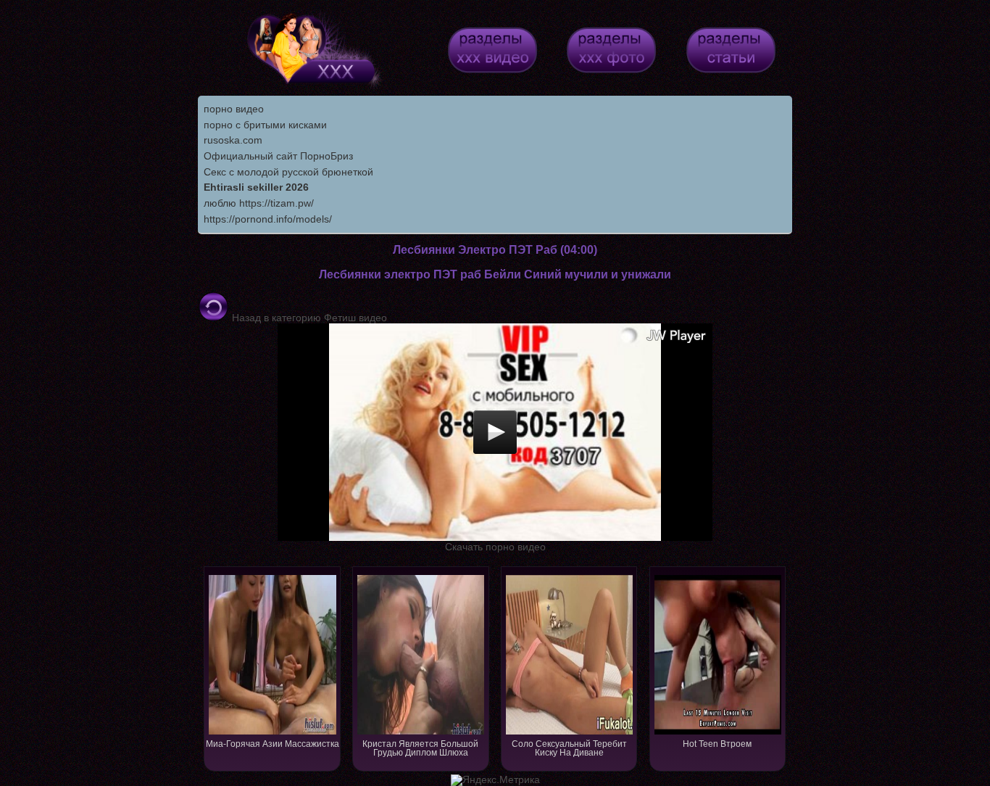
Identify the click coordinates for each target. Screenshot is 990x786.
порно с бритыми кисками (265, 125)
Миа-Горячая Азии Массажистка (272, 744)
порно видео (234, 109)
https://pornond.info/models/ (268, 219)
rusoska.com (233, 140)
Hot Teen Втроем (717, 744)
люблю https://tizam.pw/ (259, 203)
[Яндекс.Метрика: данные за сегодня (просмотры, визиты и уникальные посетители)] (495, 780)
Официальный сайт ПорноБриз (278, 156)
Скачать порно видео (495, 547)
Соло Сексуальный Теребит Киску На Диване (569, 748)
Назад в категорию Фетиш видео (308, 317)
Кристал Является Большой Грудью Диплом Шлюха (420, 748)
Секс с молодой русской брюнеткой (288, 172)
